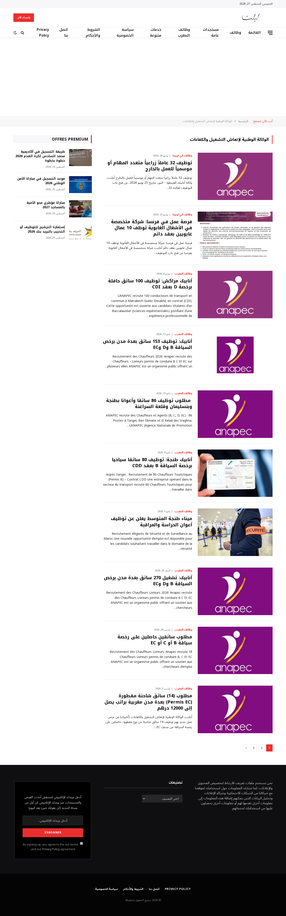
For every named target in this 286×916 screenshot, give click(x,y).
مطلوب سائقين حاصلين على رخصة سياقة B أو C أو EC (155, 640)
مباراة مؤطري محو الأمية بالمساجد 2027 (46, 205)
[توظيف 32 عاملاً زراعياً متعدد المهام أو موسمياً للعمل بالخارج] (235, 176)
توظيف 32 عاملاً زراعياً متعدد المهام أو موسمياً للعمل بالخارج (149, 166)
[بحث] (22, 33)
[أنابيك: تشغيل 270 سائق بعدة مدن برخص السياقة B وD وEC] (235, 591)
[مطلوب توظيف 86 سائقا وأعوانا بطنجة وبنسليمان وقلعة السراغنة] (235, 414)
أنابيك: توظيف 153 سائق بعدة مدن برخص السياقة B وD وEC (147, 344)
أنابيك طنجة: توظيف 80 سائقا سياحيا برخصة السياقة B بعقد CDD (152, 463)
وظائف (235, 32)
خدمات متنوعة (155, 32)
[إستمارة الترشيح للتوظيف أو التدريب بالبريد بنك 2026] (80, 233)
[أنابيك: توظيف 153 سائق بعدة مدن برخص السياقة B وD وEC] (235, 355)
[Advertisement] (143, 77)
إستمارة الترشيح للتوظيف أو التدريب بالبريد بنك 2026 (42, 229)
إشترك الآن (23, 17)
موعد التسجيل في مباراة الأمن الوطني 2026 (41, 181)
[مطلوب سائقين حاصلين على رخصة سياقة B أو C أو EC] (235, 650)
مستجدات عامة (211, 32)
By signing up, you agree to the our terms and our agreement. (51, 847)
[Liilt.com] (251, 17)
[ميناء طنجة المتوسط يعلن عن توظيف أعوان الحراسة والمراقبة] (235, 532)
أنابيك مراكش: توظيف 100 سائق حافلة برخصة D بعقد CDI (150, 284)
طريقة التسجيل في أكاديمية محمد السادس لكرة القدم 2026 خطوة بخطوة (40, 156)
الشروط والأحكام (93, 32)
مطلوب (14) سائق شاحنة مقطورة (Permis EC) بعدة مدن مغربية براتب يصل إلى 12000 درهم (148, 702)
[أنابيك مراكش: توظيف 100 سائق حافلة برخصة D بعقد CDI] (235, 294)
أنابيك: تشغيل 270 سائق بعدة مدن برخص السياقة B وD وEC (148, 581)
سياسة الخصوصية (125, 32)
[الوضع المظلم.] (15, 33)
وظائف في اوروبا (182, 156)
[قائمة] (270, 33)
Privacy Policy (43, 32)
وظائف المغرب (184, 32)
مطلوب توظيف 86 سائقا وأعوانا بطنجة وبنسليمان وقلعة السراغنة (149, 404)
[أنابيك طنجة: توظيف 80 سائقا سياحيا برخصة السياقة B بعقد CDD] (235, 473)
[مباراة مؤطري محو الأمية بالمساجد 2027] (80, 208)
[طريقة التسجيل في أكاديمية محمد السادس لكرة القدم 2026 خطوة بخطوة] (80, 157)
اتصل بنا (63, 32)
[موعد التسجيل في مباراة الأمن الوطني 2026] (80, 184)
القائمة (254, 32)
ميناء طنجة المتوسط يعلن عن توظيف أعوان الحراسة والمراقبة (151, 522)
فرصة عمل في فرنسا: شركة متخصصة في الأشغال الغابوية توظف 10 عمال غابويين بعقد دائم (151, 228)
